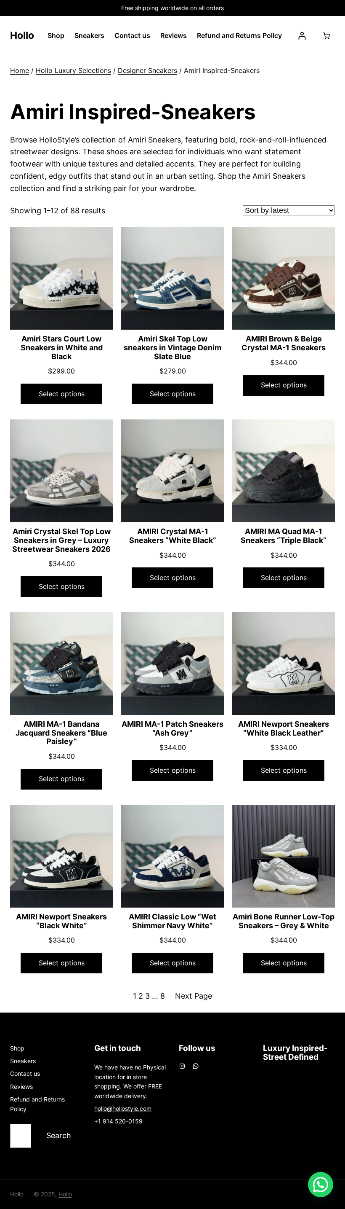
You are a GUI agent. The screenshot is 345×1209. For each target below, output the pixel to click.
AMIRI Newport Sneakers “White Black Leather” (283, 728)
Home (19, 70)
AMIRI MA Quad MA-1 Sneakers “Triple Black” (283, 536)
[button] (320, 1184)
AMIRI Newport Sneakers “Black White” (61, 921)
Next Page (193, 995)
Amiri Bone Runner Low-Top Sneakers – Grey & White (283, 921)
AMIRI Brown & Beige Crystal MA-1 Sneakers (284, 343)
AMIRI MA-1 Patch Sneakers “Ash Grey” (172, 728)
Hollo (22, 35)
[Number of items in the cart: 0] (326, 35)
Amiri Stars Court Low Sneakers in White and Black (62, 347)
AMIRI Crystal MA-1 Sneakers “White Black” (172, 536)
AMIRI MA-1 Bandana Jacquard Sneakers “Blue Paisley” (61, 733)
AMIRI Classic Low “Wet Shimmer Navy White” (172, 921)
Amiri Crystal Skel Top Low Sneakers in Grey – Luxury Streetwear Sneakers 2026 (61, 540)
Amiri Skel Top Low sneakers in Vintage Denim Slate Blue (172, 347)
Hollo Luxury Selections (73, 70)
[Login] (301, 35)
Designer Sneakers (147, 70)
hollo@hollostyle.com (122, 1108)
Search (58, 1135)
